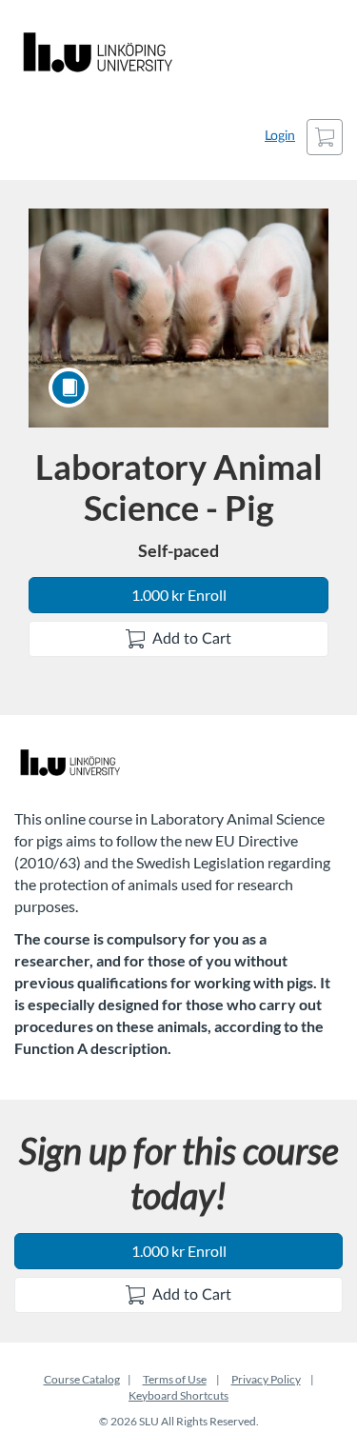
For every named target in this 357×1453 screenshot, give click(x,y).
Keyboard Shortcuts (178, 1395)
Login (280, 136)
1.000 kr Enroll (179, 595)
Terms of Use (175, 1379)
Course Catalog (82, 1379)
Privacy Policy (266, 1379)
